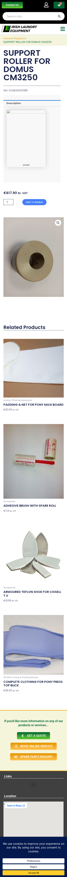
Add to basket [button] (11, 415)
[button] (58, 223)
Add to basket (34, 202)
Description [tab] (13, 103)
